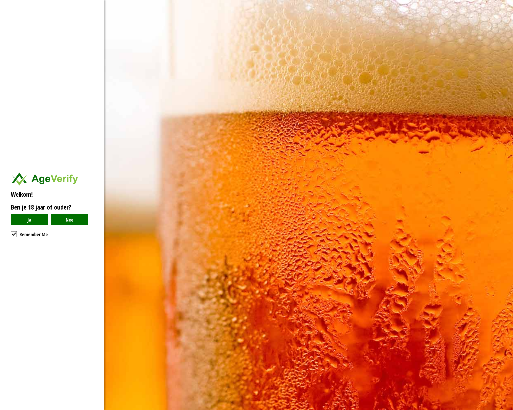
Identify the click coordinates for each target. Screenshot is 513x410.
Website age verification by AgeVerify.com (506, 408)
